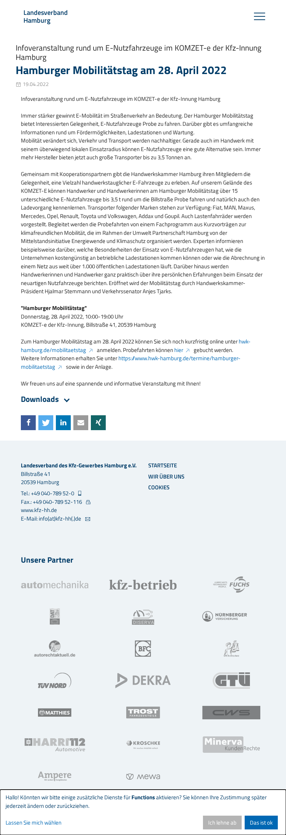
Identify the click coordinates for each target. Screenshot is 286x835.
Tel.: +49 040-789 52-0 (48, 493)
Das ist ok (261, 822)
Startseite (162, 465)
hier (178, 350)
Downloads (41, 399)
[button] (28, 422)
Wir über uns (166, 476)
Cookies (158, 487)
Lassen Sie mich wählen (33, 823)
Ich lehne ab (222, 822)
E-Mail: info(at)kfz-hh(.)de (51, 519)
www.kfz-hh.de (39, 510)
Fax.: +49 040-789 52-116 (52, 502)
